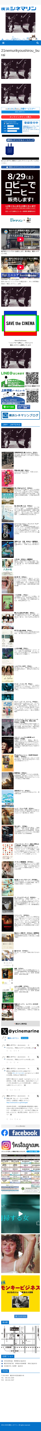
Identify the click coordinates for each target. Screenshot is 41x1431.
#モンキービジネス (18, 1073)
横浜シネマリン (11, 1045)
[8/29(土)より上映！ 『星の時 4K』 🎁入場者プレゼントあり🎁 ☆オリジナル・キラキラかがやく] (20, 1253)
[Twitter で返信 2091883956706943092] (7, 1062)
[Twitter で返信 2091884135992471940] (7, 1051)
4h (28, 1045)
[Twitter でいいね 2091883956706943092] (15, 1062)
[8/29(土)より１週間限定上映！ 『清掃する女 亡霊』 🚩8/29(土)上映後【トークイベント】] (20, 1213)
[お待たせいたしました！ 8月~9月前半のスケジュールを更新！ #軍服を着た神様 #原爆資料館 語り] (20, 1173)
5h (28, 1068)
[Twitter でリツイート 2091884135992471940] (11, 1051)
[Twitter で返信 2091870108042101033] (7, 1090)
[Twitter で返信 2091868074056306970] (7, 1119)
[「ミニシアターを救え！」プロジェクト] (20, 323)
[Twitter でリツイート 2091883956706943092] (11, 1062)
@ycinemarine (21, 1045)
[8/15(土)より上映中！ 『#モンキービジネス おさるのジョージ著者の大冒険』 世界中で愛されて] (20, 1293)
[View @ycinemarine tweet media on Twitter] (25, 1085)
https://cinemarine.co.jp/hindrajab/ (17, 1102)
